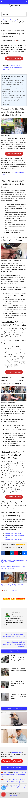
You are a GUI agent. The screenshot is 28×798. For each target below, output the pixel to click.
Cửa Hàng (13, 20)
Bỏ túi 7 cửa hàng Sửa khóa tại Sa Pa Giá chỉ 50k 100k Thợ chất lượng (14, 567)
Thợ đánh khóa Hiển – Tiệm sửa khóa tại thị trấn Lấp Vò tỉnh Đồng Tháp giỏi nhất (13, 81)
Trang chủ (5, 20)
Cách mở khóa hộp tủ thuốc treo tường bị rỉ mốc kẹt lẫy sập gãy (18, 696)
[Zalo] (24, 553)
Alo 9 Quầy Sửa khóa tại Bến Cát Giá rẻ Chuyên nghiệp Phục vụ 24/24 (12, 585)
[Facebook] (3, 553)
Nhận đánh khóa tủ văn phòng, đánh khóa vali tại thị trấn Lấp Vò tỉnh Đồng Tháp (13, 99)
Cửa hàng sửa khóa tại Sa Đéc (13, 533)
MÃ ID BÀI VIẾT (6, 761)
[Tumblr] (20, 553)
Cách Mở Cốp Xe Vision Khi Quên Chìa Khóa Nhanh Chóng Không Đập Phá (19, 658)
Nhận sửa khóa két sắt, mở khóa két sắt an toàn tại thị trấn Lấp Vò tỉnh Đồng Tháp (14, 96)
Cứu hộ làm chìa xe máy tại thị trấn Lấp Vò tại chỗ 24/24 (13, 88)
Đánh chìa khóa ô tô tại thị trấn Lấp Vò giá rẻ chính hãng (13, 92)
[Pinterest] (16, 553)
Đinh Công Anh (14, 795)
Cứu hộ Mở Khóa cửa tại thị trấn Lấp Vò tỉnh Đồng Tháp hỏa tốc (13, 85)
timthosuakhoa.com (16, 752)
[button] (17, 545)
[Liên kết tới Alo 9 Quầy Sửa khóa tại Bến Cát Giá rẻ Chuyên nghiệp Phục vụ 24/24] (14, 577)
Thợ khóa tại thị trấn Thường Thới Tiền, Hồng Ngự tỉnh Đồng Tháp (12, 68)
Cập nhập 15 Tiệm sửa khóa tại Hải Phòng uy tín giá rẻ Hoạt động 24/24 (13, 774)
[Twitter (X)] (7, 553)
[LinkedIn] (12, 553)
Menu (14, 2)
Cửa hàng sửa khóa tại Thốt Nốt (13, 539)
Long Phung (6, 772)
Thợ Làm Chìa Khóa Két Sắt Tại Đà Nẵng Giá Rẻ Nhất (17, 683)
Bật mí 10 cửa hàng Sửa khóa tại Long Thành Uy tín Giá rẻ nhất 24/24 (14, 560)
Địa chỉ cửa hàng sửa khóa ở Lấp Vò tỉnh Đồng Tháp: (13, 103)
